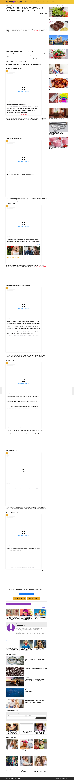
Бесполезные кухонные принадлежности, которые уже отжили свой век (57, 104)
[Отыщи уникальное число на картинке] (15, 671)
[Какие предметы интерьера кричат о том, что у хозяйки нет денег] (58, 113)
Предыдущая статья (20, 598)
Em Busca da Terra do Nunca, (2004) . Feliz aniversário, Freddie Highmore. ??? (20, 486)
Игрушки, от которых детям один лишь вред (11, 769)
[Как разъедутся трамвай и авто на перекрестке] (15, 681)
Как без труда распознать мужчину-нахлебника (34, 701)
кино (12, 604)
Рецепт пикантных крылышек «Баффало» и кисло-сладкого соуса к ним (58, 89)
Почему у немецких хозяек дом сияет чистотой (57, 75)
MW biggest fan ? (17, 106)
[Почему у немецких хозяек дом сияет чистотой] (58, 69)
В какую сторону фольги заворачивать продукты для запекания (56, 133)
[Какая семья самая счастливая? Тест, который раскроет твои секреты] (26, 761)
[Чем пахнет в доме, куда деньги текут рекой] (58, 12)
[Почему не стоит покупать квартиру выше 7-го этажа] (58, 40)
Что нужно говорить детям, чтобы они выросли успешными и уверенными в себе (40, 769)
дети (7, 604)
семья (23, 604)
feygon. (18, 567)
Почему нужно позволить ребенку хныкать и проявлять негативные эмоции (40, 752)
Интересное (38, 1)
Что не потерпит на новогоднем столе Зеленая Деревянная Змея (35, 659)
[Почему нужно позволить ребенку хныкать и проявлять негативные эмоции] (40, 744)
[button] (67, 2)
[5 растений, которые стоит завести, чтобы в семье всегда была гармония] (26, 744)
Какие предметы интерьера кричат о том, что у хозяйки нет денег (58, 119)
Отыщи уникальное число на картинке (36, 669)
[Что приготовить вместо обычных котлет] (58, 26)
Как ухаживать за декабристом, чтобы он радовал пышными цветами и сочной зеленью (57, 61)
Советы (53, 1)
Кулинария (46, 1)
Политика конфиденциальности (13, 778)
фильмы (29, 604)
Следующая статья (32, 598)
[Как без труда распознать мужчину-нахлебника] (15, 703)
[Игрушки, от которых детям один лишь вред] (12, 761)
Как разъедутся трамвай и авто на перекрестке (35, 680)
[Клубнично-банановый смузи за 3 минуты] (58, 142)
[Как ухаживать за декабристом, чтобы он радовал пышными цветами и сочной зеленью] (58, 54)
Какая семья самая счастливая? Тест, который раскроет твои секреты (25, 769)
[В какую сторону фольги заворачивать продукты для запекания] (58, 127)
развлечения (17, 604)
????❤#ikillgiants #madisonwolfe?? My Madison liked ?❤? (17, 104)
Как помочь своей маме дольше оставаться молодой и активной (12, 752)
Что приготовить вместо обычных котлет (58, 33)
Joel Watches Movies (17, 335)
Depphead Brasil (18, 488)
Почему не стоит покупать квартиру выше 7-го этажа (58, 47)
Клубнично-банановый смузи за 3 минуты (58, 148)
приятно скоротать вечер (34, 30)
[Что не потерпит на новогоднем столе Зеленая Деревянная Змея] (15, 660)
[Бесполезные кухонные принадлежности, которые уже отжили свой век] (58, 98)
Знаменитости (29, 1)
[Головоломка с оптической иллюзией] (15, 692)
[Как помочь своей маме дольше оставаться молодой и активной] (12, 744)
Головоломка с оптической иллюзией (35, 690)
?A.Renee (17, 179)
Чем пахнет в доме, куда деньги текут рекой (57, 19)
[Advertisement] (26, 41)
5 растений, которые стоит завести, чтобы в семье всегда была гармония (26, 752)
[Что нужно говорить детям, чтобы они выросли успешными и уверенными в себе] (40, 761)
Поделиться (23, 114)
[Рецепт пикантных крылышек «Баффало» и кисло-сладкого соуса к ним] (58, 83)
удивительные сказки (41, 266)
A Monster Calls (17, 261)
